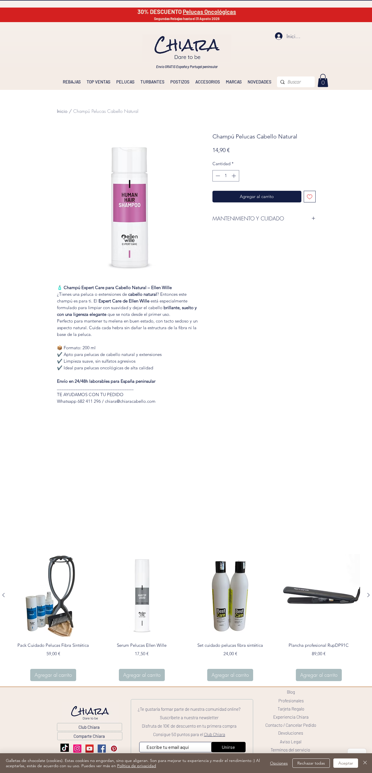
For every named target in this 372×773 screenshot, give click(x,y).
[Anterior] (3, 595)
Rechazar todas (311, 763)
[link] (322, 80)
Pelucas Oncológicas (209, 11)
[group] (186, 617)
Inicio (62, 111)
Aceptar (345, 763)
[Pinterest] (114, 748)
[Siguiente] (368, 595)
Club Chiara (214, 734)
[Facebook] (102, 748)
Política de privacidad (136, 765)
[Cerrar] (365, 763)
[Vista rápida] (53, 595)
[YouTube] (89, 748)
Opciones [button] (279, 763)
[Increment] (234, 175)
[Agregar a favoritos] (310, 197)
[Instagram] (77, 748)
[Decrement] (217, 175)
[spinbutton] (225, 175)
